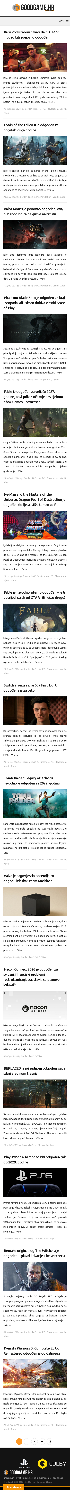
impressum (9, 1478)
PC (44, 109)
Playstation (52, 109)
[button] (61, 21)
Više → (52, 102)
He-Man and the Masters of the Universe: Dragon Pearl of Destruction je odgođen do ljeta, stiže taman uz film (34, 499)
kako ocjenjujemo (42, 1478)
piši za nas (58, 1478)
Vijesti (63, 109)
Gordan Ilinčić (31, 109)
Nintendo (44, 576)
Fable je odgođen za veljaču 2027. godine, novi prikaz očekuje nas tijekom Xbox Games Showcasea (33, 397)
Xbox (6, 113)
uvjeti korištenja (24, 1478)
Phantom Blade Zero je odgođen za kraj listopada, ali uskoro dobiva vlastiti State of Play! (34, 303)
